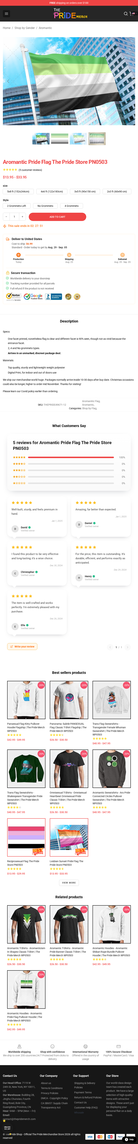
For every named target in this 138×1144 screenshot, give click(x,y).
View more (69, 883)
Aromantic (45, 28)
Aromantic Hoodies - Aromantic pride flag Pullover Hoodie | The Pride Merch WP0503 (24, 1017)
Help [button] (131, 1139)
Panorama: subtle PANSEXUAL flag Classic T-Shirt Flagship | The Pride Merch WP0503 (68, 727)
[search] (126, 13)
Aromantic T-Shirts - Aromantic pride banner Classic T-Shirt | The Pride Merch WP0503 (68, 952)
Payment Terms (83, 1092)
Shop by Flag (89, 408)
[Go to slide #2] (59, 138)
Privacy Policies (49, 1093)
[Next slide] (129, 81)
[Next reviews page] (127, 647)
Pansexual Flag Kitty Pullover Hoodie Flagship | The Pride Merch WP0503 (26, 727)
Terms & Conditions (52, 1088)
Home (6, 28)
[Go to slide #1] (41, 138)
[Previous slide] (8, 81)
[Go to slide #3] (78, 138)
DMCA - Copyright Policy (54, 1098)
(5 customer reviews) (30, 170)
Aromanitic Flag (91, 401)
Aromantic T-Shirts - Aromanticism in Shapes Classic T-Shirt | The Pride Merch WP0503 (26, 952)
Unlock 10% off (7, 1128)
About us (46, 1083)
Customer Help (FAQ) (86, 1107)
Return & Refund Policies (88, 1097)
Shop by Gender (25, 28)
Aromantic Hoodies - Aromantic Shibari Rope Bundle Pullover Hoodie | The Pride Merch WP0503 (111, 952)
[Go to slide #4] (97, 138)
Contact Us (80, 1102)
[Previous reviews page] (110, 647)
